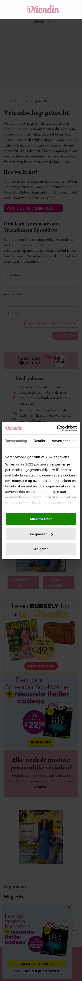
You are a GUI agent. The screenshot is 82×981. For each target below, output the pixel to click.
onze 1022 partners (32, 464)
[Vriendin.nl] (43, 9)
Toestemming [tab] (16, 441)
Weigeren (41, 549)
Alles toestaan (41, 519)
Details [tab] (39, 441)
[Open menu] (11, 9)
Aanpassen (38, 534)
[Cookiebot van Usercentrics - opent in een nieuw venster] (58, 428)
